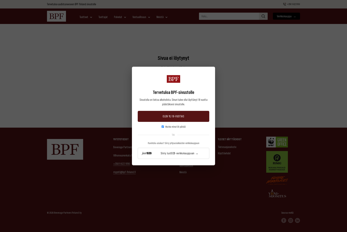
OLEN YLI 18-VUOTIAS (173, 116)
